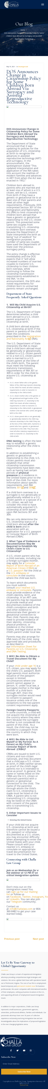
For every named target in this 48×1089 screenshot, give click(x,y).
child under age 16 (25, 665)
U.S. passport (16, 570)
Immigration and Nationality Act (23, 337)
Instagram (38, 896)
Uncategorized (23, 67)
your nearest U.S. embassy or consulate (20, 589)
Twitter (26, 896)
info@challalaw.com (20, 908)
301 (19, 487)
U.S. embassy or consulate (17, 574)
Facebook (15, 896)
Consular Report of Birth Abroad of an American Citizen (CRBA (22, 565)
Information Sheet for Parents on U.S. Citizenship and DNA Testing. (21, 649)
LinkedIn (14, 899)
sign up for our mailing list (22, 893)
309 (31, 487)
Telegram (16, 901)
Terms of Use (24, 1085)
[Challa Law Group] (11, 4)
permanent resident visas (26, 986)
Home (23, 30)
